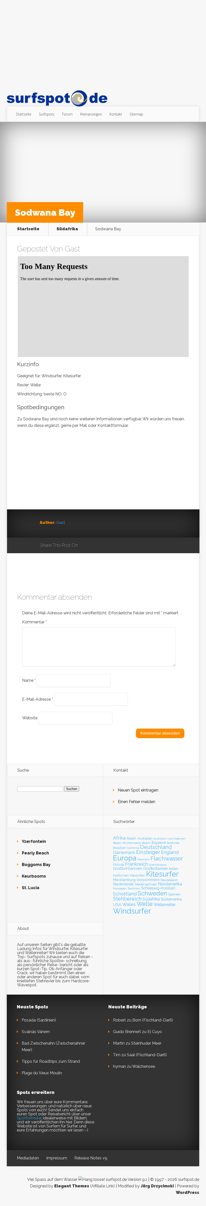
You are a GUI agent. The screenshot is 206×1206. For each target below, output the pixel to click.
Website (29, 717)
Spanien (174, 894)
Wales (129, 904)
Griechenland (157, 864)
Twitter (106, 546)
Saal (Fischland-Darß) (147, 1054)
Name (29, 680)
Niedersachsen (146, 884)
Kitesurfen (137, 875)
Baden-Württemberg (127, 843)
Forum (67, 114)
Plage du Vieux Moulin (42, 1073)
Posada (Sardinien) (39, 1020)
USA (117, 904)
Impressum (56, 1158)
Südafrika (67, 229)
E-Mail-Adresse (37, 699)
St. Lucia (30, 887)
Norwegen (120, 888)
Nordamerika (170, 883)
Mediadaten (28, 1158)
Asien (131, 838)
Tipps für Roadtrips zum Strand (51, 1061)
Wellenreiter (164, 904)
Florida (118, 864)
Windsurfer (132, 911)
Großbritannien (155, 868)
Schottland (125, 893)
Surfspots (47, 114)
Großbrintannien (127, 868)
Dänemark (124, 852)
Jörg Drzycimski (157, 1186)
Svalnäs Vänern (36, 1031)
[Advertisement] (103, 45)
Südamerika (171, 899)
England (170, 852)
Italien (173, 868)
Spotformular (29, 1118)
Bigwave (159, 843)
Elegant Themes (71, 1186)
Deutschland (156, 847)
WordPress (187, 1192)
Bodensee (173, 842)
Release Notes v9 (90, 1158)
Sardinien (134, 888)
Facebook (96, 546)
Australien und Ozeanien (169, 838)
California (133, 848)
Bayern (146, 843)
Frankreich (136, 864)
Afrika (119, 838)
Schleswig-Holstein (158, 888)
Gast (72, 248)
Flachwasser (166, 858)
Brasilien (119, 848)
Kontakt (116, 114)
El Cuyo (154, 1031)
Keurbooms (34, 876)
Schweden (152, 893)
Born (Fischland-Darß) (152, 1020)
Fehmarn (143, 859)
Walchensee (143, 1066)
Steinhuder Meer (146, 1043)
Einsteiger (148, 852)
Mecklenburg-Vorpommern (136, 880)
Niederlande (123, 884)
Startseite (23, 114)
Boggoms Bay (36, 864)
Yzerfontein (34, 841)
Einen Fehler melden (136, 801)
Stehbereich (127, 899)
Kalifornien (121, 875)
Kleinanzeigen (91, 114)
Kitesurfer (162, 874)
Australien (144, 838)
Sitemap (136, 114)
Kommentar (34, 622)
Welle (144, 904)
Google (87, 546)
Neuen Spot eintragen (138, 790)
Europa (124, 858)
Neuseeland (169, 880)
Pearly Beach (35, 853)
